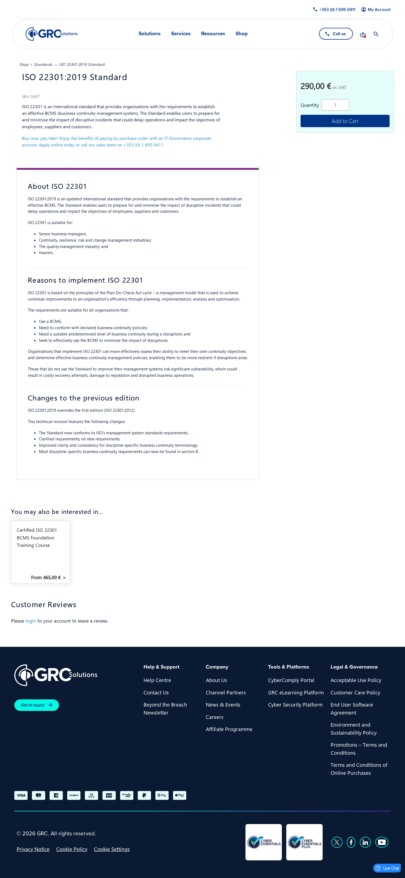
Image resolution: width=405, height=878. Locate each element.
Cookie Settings (112, 848)
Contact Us (156, 692)
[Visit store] (363, 34)
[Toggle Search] (376, 34)
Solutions (150, 33)
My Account (379, 9)
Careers (214, 716)
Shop (242, 33)
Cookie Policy (71, 848)
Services (181, 33)
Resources (213, 33)
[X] (336, 842)
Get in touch (33, 705)
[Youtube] (381, 842)
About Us (216, 679)
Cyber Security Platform (295, 704)
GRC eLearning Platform (296, 692)
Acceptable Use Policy (356, 679)
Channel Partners (226, 692)
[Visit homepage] (52, 34)
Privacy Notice (33, 848)
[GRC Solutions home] (75, 675)
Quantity (310, 105)
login (31, 621)
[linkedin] (365, 842)
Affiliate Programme (229, 728)
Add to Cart (345, 120)
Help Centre (157, 679)
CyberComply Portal (291, 679)
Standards (43, 64)
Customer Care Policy (355, 692)
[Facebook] (351, 842)
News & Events (223, 704)
